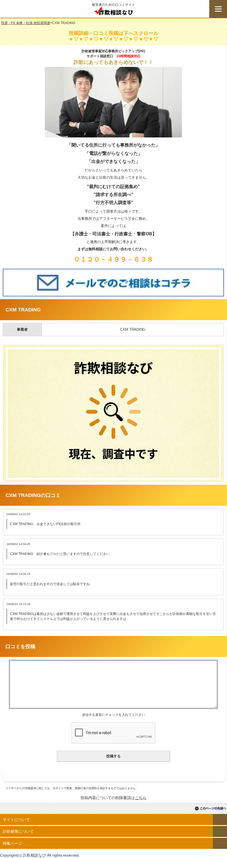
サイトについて (16, 819)
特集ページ (12, 843)
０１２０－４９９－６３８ (113, 259)
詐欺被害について (18, 831)
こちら (140, 798)
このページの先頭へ (210, 808)
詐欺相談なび (113, 12)
